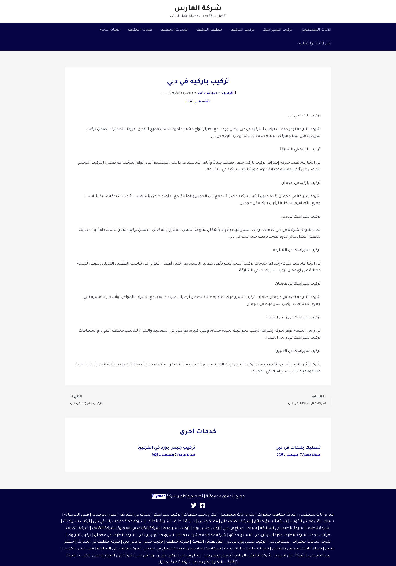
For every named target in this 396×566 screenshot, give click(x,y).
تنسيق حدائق (240, 535)
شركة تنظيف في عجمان (114, 535)
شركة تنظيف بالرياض (253, 556)
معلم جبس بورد (217, 556)
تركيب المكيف (242, 30)
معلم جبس (208, 521)
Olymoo (159, 496)
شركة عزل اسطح (290, 556)
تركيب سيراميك (76, 521)
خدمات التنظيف (174, 30)
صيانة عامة (110, 30)
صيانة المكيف (140, 30)
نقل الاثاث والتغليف (314, 44)
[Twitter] (194, 505)
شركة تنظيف (183, 521)
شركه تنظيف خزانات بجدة (246, 549)
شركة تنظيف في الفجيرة (139, 528)
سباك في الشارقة (135, 515)
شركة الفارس (198, 9)
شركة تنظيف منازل (175, 562)
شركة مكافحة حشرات (277, 515)
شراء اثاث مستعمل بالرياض (297, 549)
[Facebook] (202, 505)
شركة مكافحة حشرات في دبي (118, 521)
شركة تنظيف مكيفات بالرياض (280, 535)
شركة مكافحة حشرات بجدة (202, 535)
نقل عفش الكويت (305, 521)
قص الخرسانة (104, 515)
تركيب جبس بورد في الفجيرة (166, 448)
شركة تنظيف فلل (236, 521)
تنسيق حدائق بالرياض (157, 535)
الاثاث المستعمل (316, 30)
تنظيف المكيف (209, 30)
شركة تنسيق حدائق (270, 521)
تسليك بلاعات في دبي (298, 448)
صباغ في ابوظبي (156, 549)
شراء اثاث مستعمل (316, 515)
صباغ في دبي (279, 542)
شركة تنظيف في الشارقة (281, 528)
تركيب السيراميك (277, 30)
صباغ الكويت (89, 556)
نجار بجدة (203, 562)
